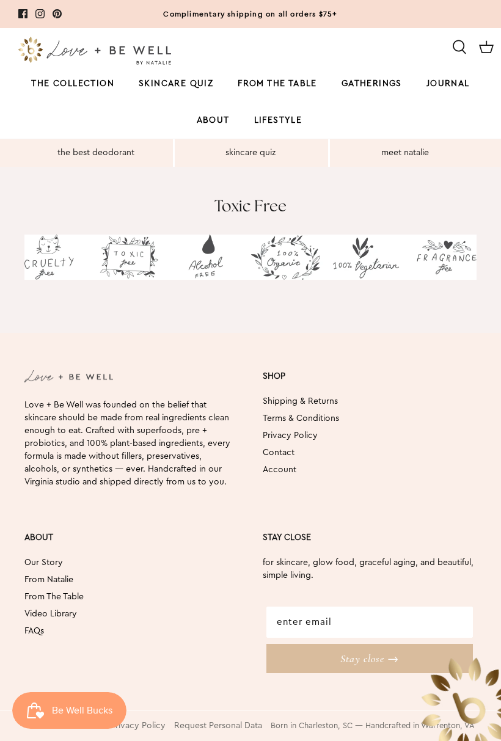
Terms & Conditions (301, 418)
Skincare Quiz (176, 83)
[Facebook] (22, 13)
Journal (448, 83)
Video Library (50, 614)
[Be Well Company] (94, 52)
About (213, 120)
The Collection (72, 83)
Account (279, 469)
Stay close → (369, 658)
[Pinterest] (57, 13)
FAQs (34, 631)
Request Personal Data (218, 725)
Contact (278, 452)
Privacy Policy (290, 435)
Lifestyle (278, 120)
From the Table (277, 83)
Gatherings (372, 83)
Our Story (43, 562)
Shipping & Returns (300, 401)
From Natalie (48, 579)
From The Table (54, 597)
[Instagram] (40, 13)
